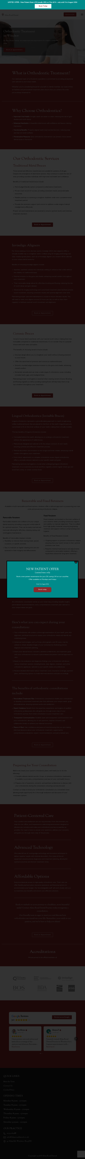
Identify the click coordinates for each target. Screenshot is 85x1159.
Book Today (43, 6)
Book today (42, 590)
